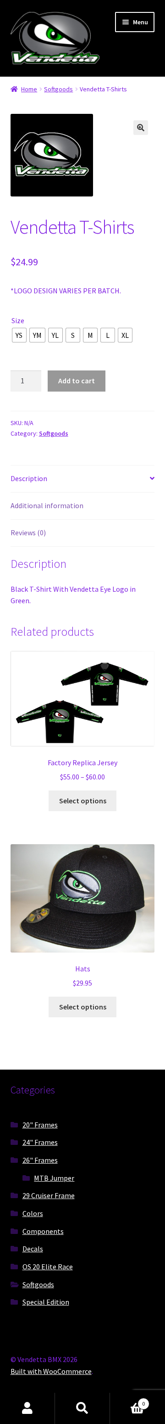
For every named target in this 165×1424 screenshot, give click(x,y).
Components (43, 1231)
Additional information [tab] (47, 505)
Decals (32, 1248)
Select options (82, 800)
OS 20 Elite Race (47, 1266)
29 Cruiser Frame (48, 1195)
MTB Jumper (54, 1178)
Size (17, 320)
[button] (140, 127)
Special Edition (45, 1301)
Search (82, 1408)
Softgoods (58, 89)
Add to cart (76, 380)
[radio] (19, 335)
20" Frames (40, 1124)
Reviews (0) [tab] (28, 532)
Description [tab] (29, 478)
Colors (32, 1213)
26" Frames (40, 1160)
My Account (27, 1408)
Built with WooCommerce (51, 1371)
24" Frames (40, 1142)
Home (29, 89)
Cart (127, 1400)
